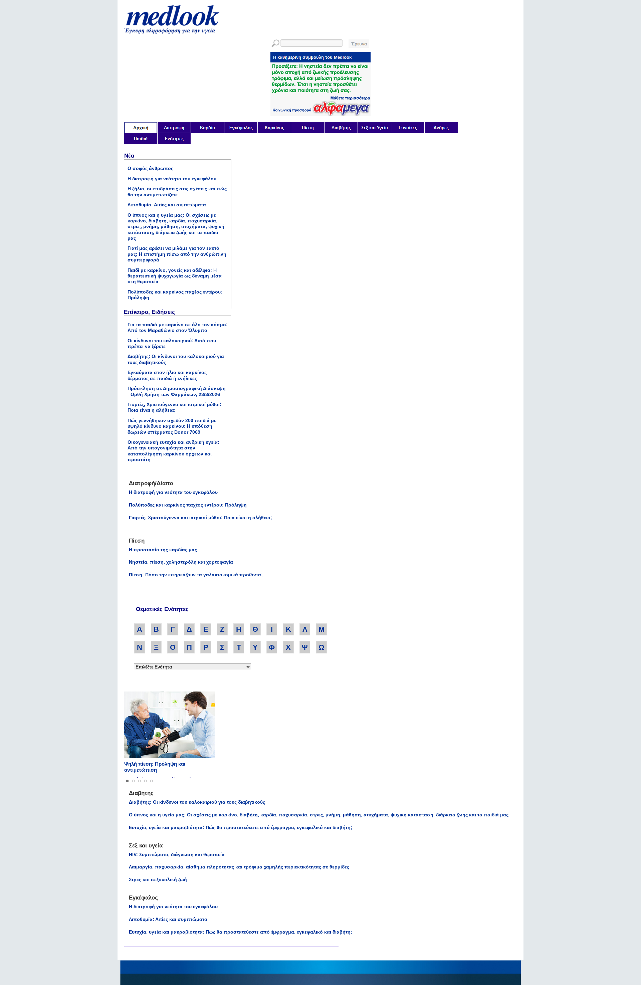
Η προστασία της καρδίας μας (163, 549)
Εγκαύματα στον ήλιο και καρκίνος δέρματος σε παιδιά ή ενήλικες (167, 375)
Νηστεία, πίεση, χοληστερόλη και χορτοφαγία (181, 562)
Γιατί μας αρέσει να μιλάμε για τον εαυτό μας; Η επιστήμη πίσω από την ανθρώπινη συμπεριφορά (177, 253)
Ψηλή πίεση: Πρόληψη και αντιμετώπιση (154, 767)
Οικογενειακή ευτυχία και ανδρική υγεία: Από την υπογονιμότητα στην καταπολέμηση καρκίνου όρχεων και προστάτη (173, 450)
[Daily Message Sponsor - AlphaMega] (320, 114)
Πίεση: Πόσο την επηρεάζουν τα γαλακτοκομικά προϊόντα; (196, 574)
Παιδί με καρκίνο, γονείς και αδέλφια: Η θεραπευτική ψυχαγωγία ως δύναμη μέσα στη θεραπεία (175, 275)
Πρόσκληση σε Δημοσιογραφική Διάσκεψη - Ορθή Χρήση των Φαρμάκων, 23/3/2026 (177, 391)
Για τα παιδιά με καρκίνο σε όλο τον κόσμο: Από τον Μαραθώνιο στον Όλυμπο (178, 327)
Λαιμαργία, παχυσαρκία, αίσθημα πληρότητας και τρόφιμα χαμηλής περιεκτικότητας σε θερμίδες (239, 866)
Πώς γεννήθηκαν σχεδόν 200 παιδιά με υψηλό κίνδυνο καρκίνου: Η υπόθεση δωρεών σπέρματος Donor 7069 (172, 426)
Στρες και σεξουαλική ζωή (158, 879)
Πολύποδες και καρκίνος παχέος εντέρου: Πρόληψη (188, 505)
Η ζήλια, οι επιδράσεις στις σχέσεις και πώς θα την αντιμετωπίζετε (177, 191)
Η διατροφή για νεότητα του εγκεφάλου (172, 178)
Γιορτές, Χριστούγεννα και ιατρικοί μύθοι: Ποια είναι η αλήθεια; (174, 407)
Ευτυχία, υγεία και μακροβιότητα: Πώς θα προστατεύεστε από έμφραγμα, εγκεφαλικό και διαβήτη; (240, 827)
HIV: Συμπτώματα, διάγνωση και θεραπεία (177, 854)
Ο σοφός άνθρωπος (150, 168)
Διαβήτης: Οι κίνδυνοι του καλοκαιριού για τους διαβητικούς (197, 802)
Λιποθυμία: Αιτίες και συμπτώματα (167, 204)
